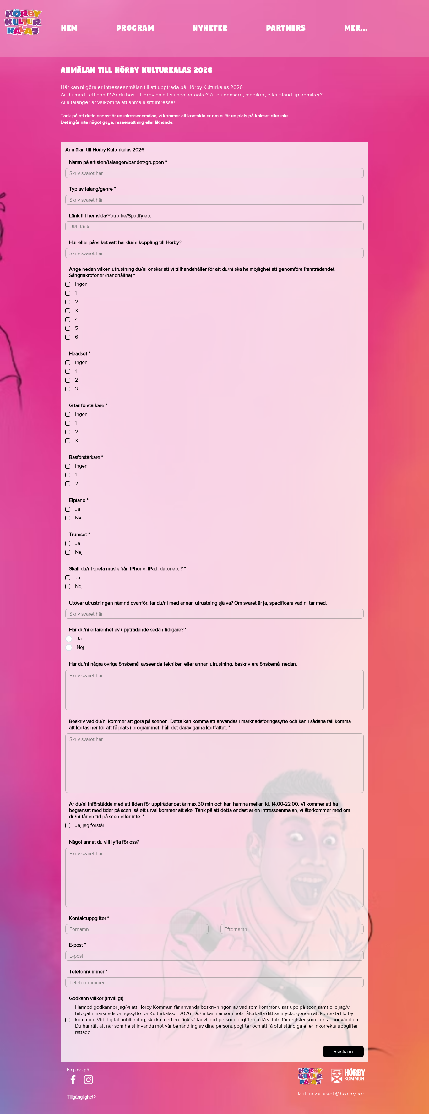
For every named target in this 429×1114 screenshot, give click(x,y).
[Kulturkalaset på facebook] (73, 1079)
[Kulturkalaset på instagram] (88, 1079)
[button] (356, 28)
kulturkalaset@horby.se (331, 1093)
